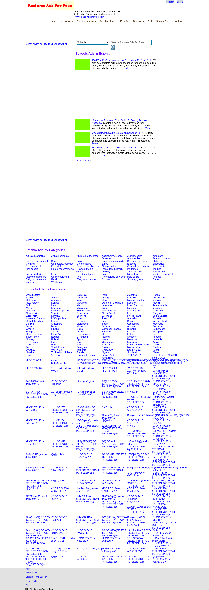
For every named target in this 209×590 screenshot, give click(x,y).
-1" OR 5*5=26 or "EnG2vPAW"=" (161, 544)
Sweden (131, 336)
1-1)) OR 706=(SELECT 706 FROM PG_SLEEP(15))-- (62, 410)
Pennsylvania (160, 305)
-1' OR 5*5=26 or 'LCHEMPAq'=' (161, 387)
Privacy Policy (32, 581)
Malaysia (81, 326)
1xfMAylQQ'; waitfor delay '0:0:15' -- (163, 398)
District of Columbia (112, 302)
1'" (154, 368)
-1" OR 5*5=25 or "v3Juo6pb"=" (110, 550)
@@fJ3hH (132, 391)
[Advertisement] (84, 31)
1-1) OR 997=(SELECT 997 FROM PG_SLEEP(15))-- (87, 470)
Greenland (82, 336)
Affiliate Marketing (35, 256)
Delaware (82, 297)
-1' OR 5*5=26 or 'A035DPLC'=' (136, 550)
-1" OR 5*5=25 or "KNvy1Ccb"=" (85, 393)
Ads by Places (108, 21)
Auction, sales (134, 256)
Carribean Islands (111, 329)
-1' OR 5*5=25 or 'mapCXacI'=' (85, 557)
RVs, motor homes (87, 279)
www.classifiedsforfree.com (89, 17)
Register (170, 2)
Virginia (55, 313)
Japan (29, 326)
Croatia (131, 331)
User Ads (138, 21)
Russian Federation (87, 355)
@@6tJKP (133, 425)
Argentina (158, 323)
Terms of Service (33, 573)
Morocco (132, 339)
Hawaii (156, 302)
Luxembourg (83, 334)
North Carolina (135, 305)
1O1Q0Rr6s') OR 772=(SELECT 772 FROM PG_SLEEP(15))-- (114, 520)
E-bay (105, 263)
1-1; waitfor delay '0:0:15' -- (161, 364)
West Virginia (109, 310)
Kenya (156, 342)
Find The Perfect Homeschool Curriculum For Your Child (122, 60)
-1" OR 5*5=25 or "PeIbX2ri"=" (161, 442)
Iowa (53, 305)
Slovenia (106, 344)
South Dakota (160, 316)
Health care (32, 269)
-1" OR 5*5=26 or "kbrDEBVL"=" (136, 408)
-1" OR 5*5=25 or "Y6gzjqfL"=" (161, 468)
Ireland (105, 339)
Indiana (80, 300)
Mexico (55, 326)
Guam (80, 318)
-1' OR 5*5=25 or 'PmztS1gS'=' (161, 421)
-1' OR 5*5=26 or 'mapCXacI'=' (34, 442)
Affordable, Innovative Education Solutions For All (118, 133)
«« (77, 160)
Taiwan (80, 344)
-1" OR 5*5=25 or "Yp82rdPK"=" (161, 518)
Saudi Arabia (134, 350)
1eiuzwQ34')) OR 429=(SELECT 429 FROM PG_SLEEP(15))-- (38, 533)
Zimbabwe (107, 350)
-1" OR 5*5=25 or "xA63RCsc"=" (161, 416)
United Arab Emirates (138, 344)
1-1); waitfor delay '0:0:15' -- (136, 372)
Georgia (106, 297)
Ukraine (30, 352)
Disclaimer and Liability (36, 577)
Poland (55, 339)
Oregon (157, 313)
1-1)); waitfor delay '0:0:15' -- (61, 369)
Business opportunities (114, 261)
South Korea (57, 347)
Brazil (130, 321)
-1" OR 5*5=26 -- (35, 368)
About (28, 569)
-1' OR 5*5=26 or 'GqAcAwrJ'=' (136, 523)
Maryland (82, 302)
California (82, 295)
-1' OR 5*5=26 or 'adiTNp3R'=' (34, 421)
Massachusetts (135, 300)
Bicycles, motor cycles (38, 261)
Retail (54, 279)
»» (89, 160)
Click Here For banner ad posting (46, 43)
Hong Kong (57, 334)
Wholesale (56, 282)
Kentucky (132, 302)
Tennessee (158, 310)
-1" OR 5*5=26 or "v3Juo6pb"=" (161, 437)
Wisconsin (31, 316)
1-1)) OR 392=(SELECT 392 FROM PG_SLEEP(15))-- (112, 384)
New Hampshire (60, 310)
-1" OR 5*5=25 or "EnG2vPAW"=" (85, 482)
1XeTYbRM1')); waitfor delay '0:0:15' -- (63, 539)
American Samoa (35, 318)
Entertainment (33, 266)
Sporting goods (135, 279)
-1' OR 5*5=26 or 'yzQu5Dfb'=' (34, 408)
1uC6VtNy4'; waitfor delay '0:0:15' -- (36, 382)
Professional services (113, 276)
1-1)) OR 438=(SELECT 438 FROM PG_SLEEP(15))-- (163, 491)
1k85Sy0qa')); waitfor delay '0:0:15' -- (112, 497)
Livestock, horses (86, 274)
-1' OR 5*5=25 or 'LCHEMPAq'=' (161, 502)
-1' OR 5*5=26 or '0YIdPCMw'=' (161, 497)
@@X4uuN (108, 420)
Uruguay (30, 350)
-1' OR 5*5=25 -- (136, 368)
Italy (104, 321)
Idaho (79, 305)
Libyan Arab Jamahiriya (107, 356)
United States (33, 295)
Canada (157, 318)
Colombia (158, 326)
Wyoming (107, 316)
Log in (180, 2)
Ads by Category (86, 21)
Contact (177, 21)
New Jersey (32, 302)
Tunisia (80, 352)
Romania (132, 342)
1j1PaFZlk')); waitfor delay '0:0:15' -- (61, 393)
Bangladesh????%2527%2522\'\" (136, 518)
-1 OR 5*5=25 (109, 370)
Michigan (157, 300)
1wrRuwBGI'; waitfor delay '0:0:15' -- (87, 489)
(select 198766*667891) (59, 361)
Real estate (133, 276)
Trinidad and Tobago (61, 352)
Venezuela (56, 350)
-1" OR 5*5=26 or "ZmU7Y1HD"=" (161, 455)
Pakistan (106, 347)
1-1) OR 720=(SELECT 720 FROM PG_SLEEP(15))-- (87, 499)
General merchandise (138, 266)
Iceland (106, 336)
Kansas (55, 302)
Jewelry (106, 271)
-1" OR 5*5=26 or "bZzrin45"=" (60, 497)
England (106, 331)
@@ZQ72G (57, 480)
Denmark (107, 326)
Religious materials (36, 279)
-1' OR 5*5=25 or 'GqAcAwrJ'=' (85, 455)
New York (132, 297)
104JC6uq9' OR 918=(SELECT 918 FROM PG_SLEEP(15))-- (138, 559)
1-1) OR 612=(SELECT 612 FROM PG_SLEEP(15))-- (112, 444)
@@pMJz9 (57, 454)
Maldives (157, 344)
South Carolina (84, 310)
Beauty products (161, 258)
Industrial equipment (112, 269)
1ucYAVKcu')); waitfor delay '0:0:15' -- (164, 432)
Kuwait (29, 355)
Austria (131, 326)
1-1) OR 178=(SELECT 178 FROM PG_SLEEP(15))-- (163, 475)
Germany (82, 321)
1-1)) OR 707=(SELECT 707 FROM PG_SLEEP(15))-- (163, 462)
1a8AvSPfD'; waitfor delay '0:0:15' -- (36, 455)
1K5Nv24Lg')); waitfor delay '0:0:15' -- (138, 442)
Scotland (132, 352)
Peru (53, 344)
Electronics (158, 263)
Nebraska (31, 310)
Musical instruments (163, 274)
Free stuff (56, 266)
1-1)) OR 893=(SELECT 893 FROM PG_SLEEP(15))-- (163, 376)
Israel (54, 342)
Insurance (132, 269)
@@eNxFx (159, 530)
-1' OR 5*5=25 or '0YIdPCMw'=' (161, 427)
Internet (157, 269)
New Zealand (160, 321)
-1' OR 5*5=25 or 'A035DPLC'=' (60, 489)
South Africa (32, 336)
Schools (106, 279)
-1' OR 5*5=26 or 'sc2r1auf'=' (110, 539)
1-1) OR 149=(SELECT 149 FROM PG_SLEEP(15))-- (163, 551)
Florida (156, 295)
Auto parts (158, 256)
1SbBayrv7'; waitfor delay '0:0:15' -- (36, 468)
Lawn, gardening (34, 274)
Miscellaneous (135, 274)
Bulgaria (131, 329)
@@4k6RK (159, 556)
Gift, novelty (159, 266)
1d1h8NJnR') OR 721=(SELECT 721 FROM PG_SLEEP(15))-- (113, 504)
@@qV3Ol (133, 501)
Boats (54, 261)
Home (52, 21)
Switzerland (32, 342)
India (104, 295)
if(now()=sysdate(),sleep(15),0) (93, 548)
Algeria (80, 331)
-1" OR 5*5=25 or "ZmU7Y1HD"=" (161, 382)
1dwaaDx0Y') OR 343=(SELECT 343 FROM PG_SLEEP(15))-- (38, 483)
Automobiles (133, 258)
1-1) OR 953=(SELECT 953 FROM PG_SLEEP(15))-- (163, 410)
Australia (132, 318)
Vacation (30, 282)
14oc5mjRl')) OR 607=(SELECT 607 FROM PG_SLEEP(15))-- (139, 533)
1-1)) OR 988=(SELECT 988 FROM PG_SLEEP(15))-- (138, 433)
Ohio (28, 305)
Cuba (79, 342)
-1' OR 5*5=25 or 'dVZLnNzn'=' (161, 393)
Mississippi (82, 308)
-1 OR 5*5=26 (33, 360)
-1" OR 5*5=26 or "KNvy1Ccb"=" (60, 468)
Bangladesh (83, 323)
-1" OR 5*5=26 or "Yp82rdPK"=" (161, 403)
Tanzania (81, 350)
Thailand (157, 347)
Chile (104, 334)
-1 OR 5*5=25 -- (135, 355)
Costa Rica (133, 323)
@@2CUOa (159, 506)
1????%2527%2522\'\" (88, 360)
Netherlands (159, 329)
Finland (55, 329)
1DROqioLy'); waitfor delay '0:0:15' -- (87, 421)
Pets (79, 276)
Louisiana (107, 305)
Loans (105, 274)
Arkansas (56, 300)
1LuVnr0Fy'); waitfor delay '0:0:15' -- (112, 416)
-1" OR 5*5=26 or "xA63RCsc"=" (110, 489)
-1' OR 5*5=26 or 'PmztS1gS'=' (136, 489)
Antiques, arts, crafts (88, 256)
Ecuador (55, 336)
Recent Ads (66, 21)
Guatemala (108, 342)
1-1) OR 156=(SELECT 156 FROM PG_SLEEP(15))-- (62, 423)
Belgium (30, 323)
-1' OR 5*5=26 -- (136, 363)
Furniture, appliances (88, 266)
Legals (54, 274)
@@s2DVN (57, 556)
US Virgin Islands (60, 318)
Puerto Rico (108, 318)
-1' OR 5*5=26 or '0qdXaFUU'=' (136, 448)
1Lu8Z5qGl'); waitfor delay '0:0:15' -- (62, 550)
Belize (156, 334)
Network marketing (36, 276)
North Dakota (109, 313)
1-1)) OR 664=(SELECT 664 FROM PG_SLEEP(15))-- (138, 541)
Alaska (55, 297)
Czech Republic (34, 334)
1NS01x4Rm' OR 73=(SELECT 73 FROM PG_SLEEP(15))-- (113, 470)
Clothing (30, 263)
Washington (133, 310)
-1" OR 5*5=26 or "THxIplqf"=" (60, 382)
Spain (105, 323)
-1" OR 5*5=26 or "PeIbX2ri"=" (60, 518)
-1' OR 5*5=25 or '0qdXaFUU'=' (161, 560)
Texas (105, 308)
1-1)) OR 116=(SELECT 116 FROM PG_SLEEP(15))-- (87, 520)
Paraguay (82, 347)
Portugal (157, 336)
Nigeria (105, 352)
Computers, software (62, 263)
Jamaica (55, 331)
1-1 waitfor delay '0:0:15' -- (85, 369)
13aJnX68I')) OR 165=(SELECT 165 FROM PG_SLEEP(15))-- (164, 483)
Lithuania (157, 339)
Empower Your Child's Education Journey (114, 147)
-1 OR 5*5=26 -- (110, 368)
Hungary (30, 331)
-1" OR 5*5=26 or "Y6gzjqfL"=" (85, 539)
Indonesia (31, 344)
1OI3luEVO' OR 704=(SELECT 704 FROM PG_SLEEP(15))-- (138, 384)
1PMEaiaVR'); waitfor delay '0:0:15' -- (37, 497)
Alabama (132, 295)
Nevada (55, 316)
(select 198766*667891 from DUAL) (164, 356)
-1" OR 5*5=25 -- (161, 370)
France (55, 321)
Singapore (56, 323)
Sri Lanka (56, 355)
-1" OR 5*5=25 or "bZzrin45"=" (136, 421)
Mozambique (134, 347)
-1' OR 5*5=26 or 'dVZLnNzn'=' (136, 474)
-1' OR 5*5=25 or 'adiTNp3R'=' (161, 534)
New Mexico (32, 313)
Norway (30, 339)
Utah (129, 313)
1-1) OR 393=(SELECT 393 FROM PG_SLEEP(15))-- (36, 394)
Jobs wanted (159, 271)
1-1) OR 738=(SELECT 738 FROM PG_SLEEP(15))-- (36, 551)
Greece (30, 329)
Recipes (157, 276)
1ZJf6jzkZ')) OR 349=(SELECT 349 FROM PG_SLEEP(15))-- (138, 457)
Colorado (31, 300)
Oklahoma (82, 313)
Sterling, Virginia (85, 381)
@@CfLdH (32, 488)
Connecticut (159, 297)
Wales (156, 352)
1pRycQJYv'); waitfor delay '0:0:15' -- (163, 539)
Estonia (131, 334)
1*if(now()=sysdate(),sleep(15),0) (170, 360)
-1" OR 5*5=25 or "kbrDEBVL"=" (60, 531)
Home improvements (62, 269)
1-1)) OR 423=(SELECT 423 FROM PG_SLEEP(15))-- (62, 444)
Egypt (80, 339)
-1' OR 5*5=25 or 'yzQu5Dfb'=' (85, 531)
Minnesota (132, 308)
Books (80, 261)
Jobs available (134, 271)
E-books (131, 263)
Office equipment (60, 276)
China (80, 329)
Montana (56, 308)
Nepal (156, 350)
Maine (29, 308)
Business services (137, 261)
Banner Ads (162, 21)
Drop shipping (84, 263)
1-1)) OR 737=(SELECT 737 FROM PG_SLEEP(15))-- (163, 512)
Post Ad (124, 21)
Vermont (81, 316)
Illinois (105, 300)
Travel (156, 279)
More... (129, 68)
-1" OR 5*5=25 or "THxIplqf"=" (136, 497)
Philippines (158, 331)
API (150, 21)
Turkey (29, 347)
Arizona (30, 297)
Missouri (157, 308)
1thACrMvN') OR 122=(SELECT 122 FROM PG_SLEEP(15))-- (37, 520)
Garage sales (109, 266)
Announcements (60, 256)
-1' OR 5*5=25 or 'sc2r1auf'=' (110, 482)
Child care (158, 261)
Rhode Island (134, 316)
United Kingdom (34, 321)
